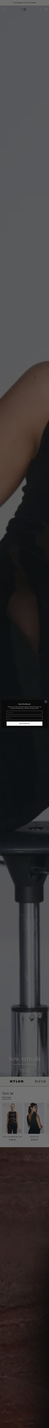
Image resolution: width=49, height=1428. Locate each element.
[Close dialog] (46, 702)
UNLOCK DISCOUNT (24, 723)
